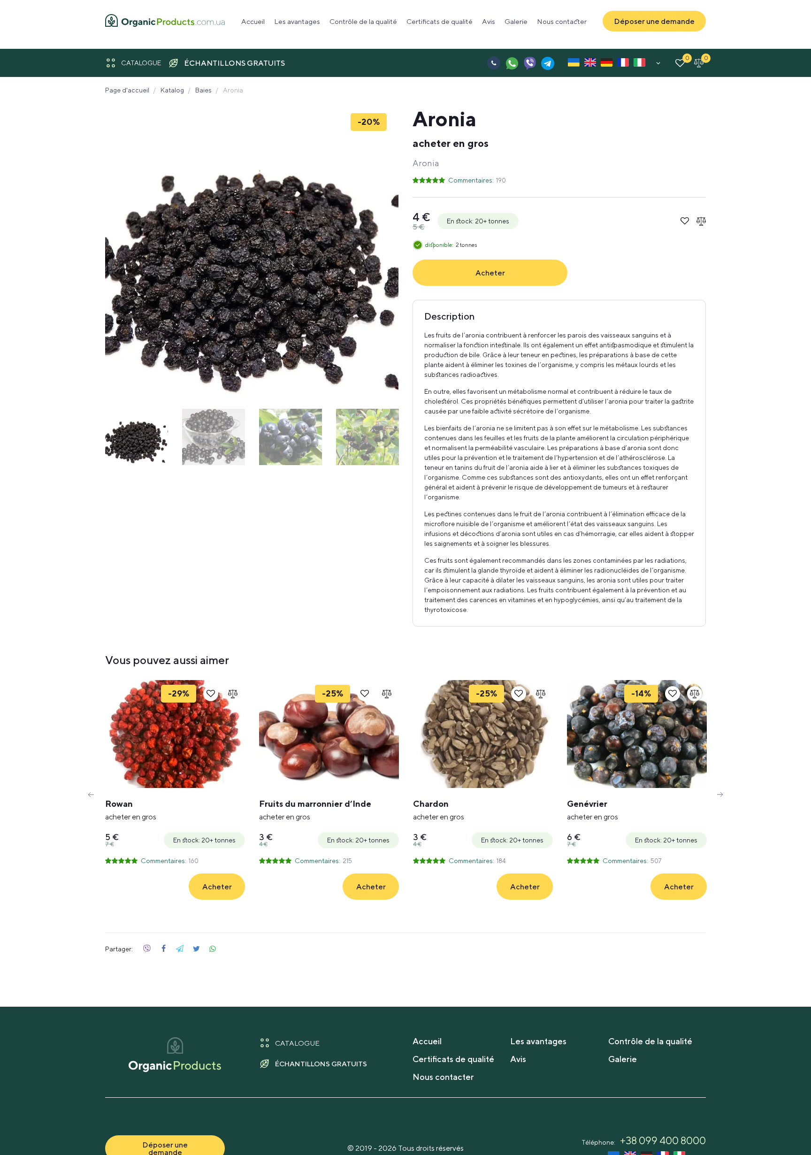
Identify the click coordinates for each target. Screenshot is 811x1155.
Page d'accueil (127, 90)
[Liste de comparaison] (699, 63)
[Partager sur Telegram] (180, 949)
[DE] (606, 64)
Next (720, 795)
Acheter (490, 272)
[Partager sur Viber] (147, 949)
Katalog (172, 90)
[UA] (574, 64)
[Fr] (623, 64)
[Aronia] (251, 255)
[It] (639, 64)
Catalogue (141, 63)
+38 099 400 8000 (663, 1140)
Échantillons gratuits (234, 63)
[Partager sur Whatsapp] (213, 949)
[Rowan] (175, 734)
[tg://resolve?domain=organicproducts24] (547, 62)
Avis (488, 21)
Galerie (516, 21)
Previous (91, 795)
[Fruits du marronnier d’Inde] (329, 734)
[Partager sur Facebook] (163, 949)
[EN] (590, 64)
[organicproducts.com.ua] (165, 21)
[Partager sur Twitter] (196, 949)
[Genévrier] (637, 734)
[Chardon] (483, 734)
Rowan (130, 810)
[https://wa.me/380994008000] (511, 62)
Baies (203, 90)
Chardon (438, 810)
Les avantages (297, 21)
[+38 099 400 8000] (493, 62)
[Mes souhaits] (680, 63)
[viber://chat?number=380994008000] (529, 62)
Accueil (253, 21)
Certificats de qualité (439, 21)
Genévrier (592, 810)
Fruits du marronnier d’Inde (315, 810)
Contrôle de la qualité (363, 21)
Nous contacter (562, 21)
